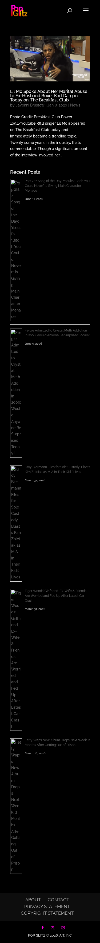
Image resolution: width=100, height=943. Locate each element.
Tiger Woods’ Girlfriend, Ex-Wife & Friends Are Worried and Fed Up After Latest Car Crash (55, 595)
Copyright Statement (47, 913)
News (75, 105)
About (33, 899)
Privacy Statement (47, 906)
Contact (58, 899)
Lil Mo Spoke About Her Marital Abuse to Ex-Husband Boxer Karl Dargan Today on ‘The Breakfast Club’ (48, 95)
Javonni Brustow (30, 105)
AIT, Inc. (65, 935)
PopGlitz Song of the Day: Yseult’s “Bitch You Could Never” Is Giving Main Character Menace (57, 185)
